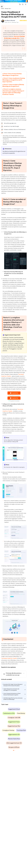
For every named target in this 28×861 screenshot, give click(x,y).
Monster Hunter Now (14, 739)
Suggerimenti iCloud (14, 709)
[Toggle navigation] (25, 4)
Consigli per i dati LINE (14, 717)
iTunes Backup (21, 713)
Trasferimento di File (9, 713)
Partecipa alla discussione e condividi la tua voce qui (13, 674)
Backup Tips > (8, 8)
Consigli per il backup (8, 730)
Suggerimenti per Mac (14, 726)
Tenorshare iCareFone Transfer (9, 658)
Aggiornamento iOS (14, 734)
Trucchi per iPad (21, 730)
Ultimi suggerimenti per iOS (14, 743)
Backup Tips (15, 22)
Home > (3, 8)
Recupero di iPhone (14, 747)
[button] (13, 750)
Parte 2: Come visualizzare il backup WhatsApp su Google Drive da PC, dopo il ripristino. (13, 79)
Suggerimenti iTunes (14, 722)
